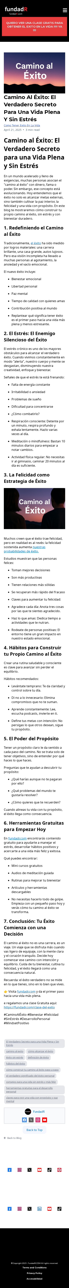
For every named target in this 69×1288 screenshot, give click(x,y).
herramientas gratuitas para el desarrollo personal (29, 1089)
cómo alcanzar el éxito (40, 1051)
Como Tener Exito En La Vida (22, 125)
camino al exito (14, 1051)
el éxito (36, 243)
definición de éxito (38, 1057)
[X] (31, 1119)
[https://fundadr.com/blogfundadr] (16, 11)
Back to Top (34, 1130)
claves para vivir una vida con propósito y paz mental (32, 1099)
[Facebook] (24, 1119)
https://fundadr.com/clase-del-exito (29, 1007)
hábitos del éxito (15, 1063)
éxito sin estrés (14, 1057)
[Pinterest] (59, 1170)
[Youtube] (44, 1119)
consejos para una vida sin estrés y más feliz (31, 1082)
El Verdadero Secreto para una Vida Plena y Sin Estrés (32, 1043)
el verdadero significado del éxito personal (30, 1075)
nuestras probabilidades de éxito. (24, 549)
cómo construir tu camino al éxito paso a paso (32, 1069)
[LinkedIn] (39, 1209)
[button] (65, 10)
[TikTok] (49, 1170)
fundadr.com (17, 838)
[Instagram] (37, 1119)
